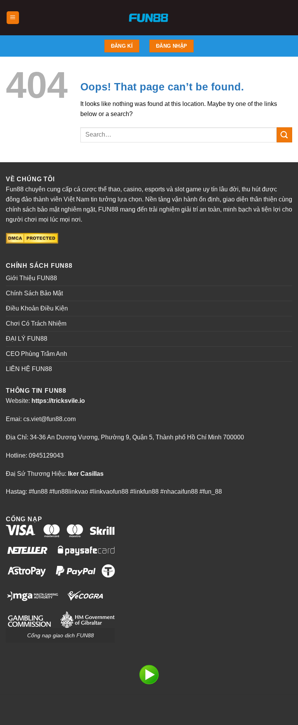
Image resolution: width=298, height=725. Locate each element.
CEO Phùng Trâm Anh (36, 353)
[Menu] (13, 17)
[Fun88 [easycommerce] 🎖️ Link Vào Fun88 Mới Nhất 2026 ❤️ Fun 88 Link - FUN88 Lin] (149, 17)
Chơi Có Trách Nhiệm (36, 323)
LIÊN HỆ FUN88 (29, 369)
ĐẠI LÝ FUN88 (26, 338)
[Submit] (284, 134)
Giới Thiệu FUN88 (31, 278)
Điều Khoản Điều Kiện (37, 308)
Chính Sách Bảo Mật (34, 293)
